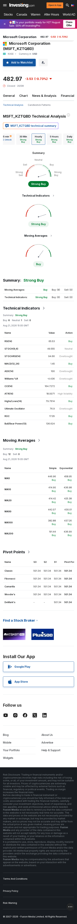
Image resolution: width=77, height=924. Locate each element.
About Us (47, 734)
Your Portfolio (11, 750)
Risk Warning (10, 903)
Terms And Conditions (15, 878)
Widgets (8, 757)
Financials (68, 96)
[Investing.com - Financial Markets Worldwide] (22, 5)
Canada (21, 14)
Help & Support (50, 750)
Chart (23, 96)
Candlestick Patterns (39, 105)
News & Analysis (44, 96)
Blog (6, 734)
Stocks (8, 14)
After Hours (51, 14)
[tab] (23, 139)
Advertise (47, 742)
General (9, 96)
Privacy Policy (10, 891)
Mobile (7, 742)
